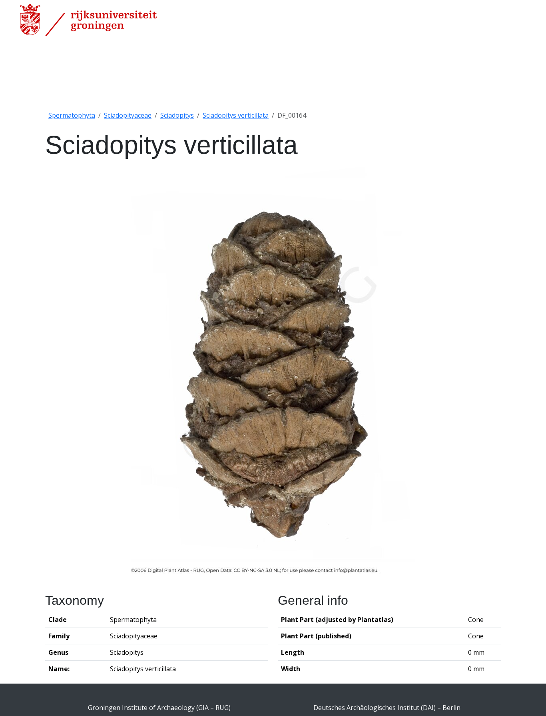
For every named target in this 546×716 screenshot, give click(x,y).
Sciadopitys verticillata (236, 115)
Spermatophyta (71, 115)
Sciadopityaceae (127, 115)
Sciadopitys (177, 115)
